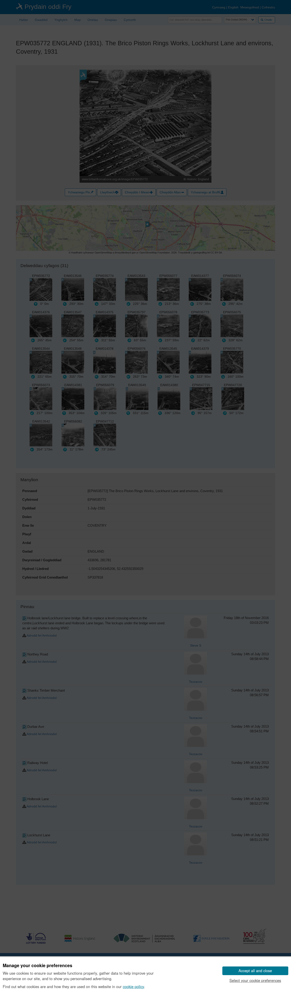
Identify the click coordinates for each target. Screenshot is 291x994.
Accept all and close (255, 970)
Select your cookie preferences (255, 980)
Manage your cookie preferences (37, 965)
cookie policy (133, 986)
